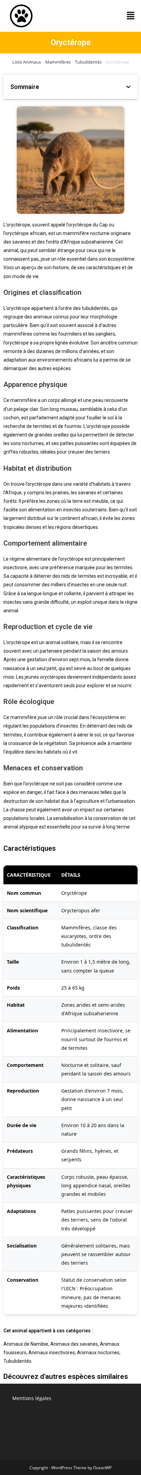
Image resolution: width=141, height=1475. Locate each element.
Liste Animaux (26, 62)
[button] (131, 16)
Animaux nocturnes (98, 1352)
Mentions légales (31, 1398)
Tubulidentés (88, 62)
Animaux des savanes (74, 1344)
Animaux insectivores (51, 1352)
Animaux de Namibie (25, 1344)
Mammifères (58, 62)
